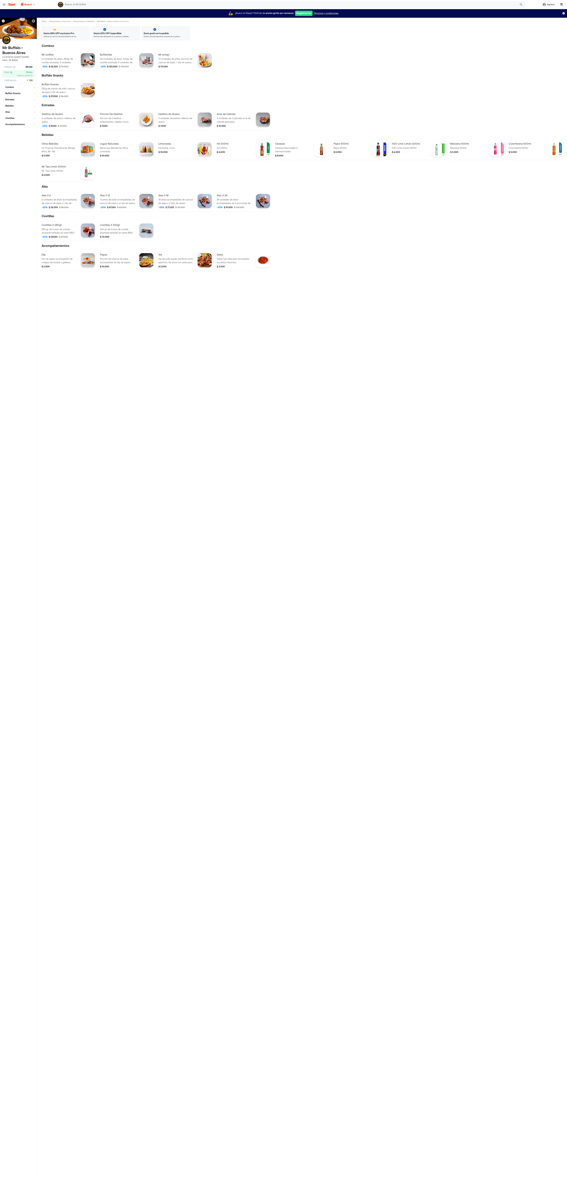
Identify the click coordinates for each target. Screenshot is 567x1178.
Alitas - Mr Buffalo (10, 60)
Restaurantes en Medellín (84, 21)
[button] (28, 4)
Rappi (44, 21)
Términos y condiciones (326, 13)
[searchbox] (290, 4)
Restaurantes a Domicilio (60, 21)
